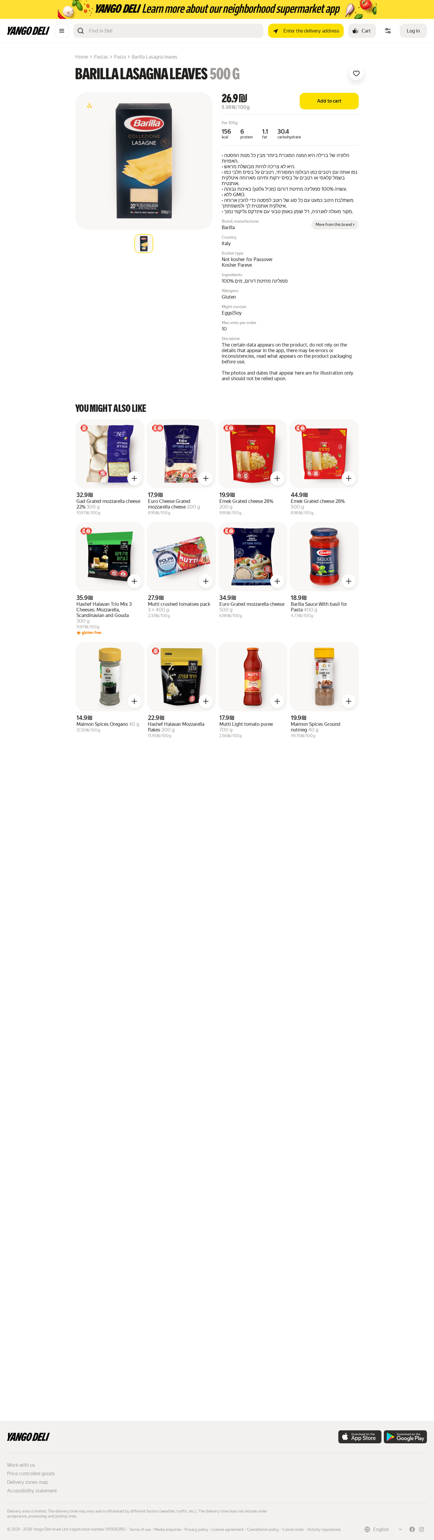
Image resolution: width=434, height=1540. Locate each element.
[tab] (143, 243)
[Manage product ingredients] (388, 31)
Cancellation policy (263, 1529)
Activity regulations (324, 1529)
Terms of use (140, 1529)
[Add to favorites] (356, 73)
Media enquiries (167, 1529)
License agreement (227, 1529)
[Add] (134, 478)
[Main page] (28, 33)
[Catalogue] (62, 31)
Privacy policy (196, 1529)
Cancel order (293, 1529)
